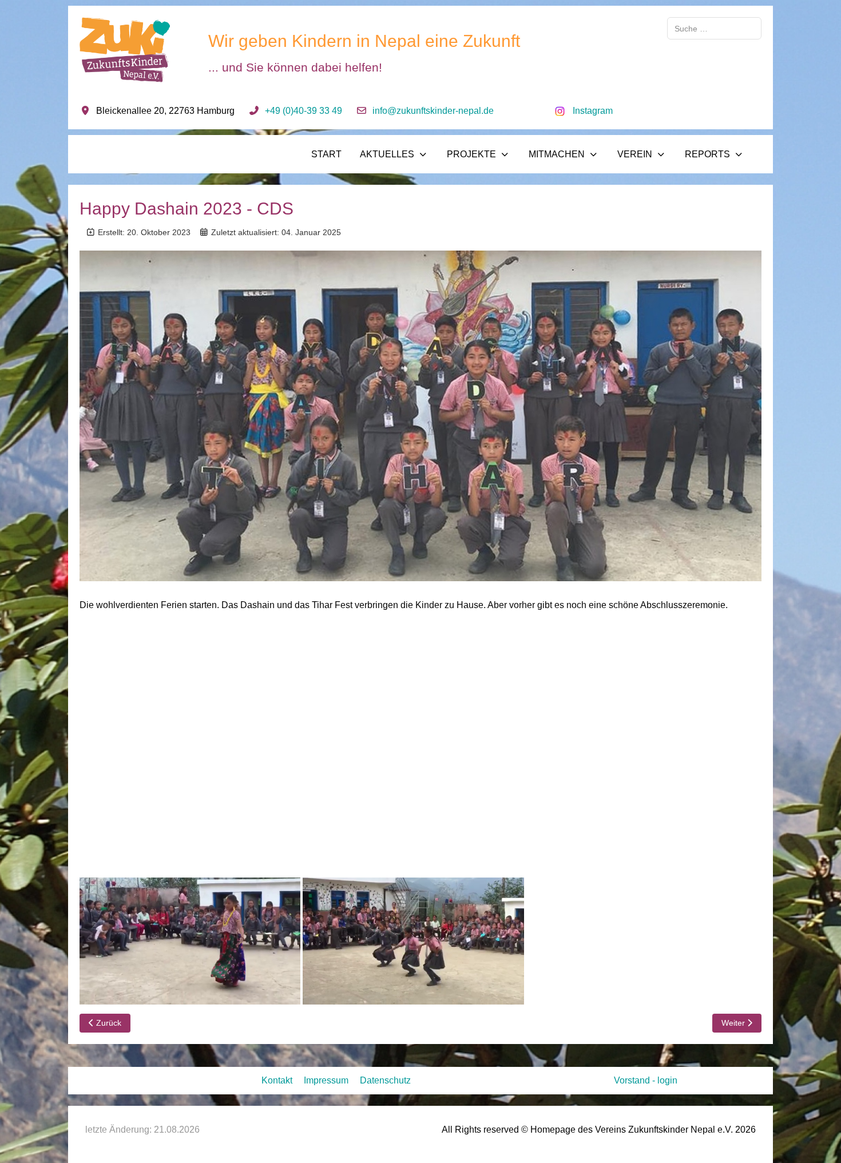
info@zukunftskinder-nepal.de (433, 111)
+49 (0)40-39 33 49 (303, 111)
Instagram (593, 111)
